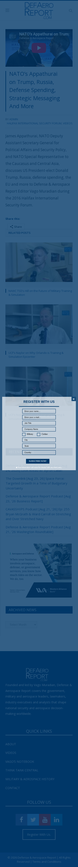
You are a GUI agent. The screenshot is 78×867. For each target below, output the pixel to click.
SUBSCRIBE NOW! (38, 461)
